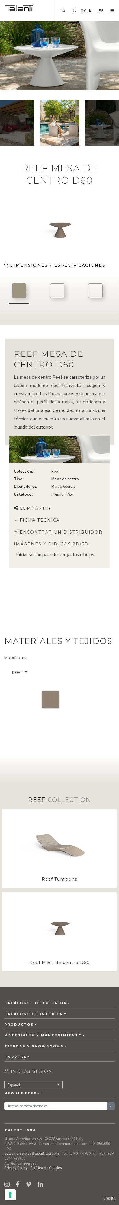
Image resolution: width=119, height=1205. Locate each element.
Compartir (35, 508)
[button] (101, 10)
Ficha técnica (40, 520)
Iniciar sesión (28, 554)
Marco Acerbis (63, 486)
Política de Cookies (46, 1167)
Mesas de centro (65, 478)
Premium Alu (62, 493)
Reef (55, 471)
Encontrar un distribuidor (61, 532)
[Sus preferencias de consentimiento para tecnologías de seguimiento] (10, 1194)
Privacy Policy (15, 1167)
